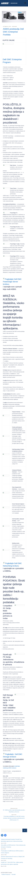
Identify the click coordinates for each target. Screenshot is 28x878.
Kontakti (14, 874)
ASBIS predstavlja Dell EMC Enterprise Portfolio (13, 32)
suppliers (14, 26)
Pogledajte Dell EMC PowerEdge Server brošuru (12, 281)
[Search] (24, 830)
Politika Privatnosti (5, 874)
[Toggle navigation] (25, 3)
